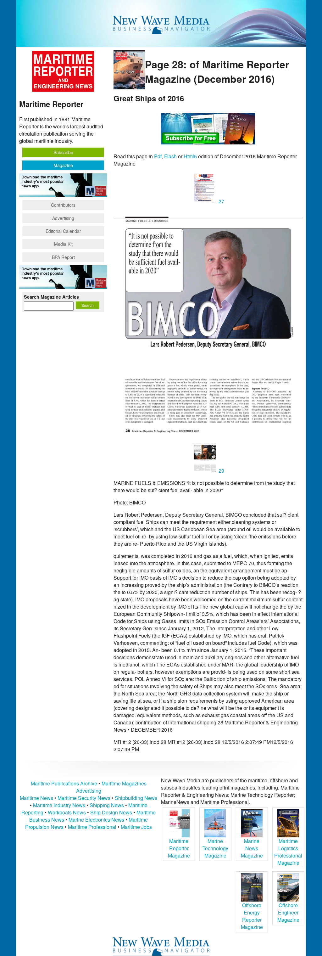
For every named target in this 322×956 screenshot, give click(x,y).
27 (220, 201)
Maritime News (36, 797)
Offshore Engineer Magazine (288, 912)
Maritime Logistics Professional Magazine (288, 851)
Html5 (190, 156)
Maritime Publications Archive (64, 783)
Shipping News (107, 805)
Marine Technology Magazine (215, 848)
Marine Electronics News (96, 819)
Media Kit (63, 244)
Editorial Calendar (63, 231)
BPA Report (63, 257)
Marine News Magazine (252, 848)
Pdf (158, 156)
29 (220, 470)
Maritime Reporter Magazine (179, 848)
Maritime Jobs (136, 826)
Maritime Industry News (59, 805)
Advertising (63, 218)
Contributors (63, 205)
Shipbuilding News (136, 797)
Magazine (63, 165)
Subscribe (63, 152)
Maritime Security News (84, 797)
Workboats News (67, 812)
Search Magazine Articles (51, 297)
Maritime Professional (92, 826)
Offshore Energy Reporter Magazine (252, 916)
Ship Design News (111, 812)
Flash (170, 156)
